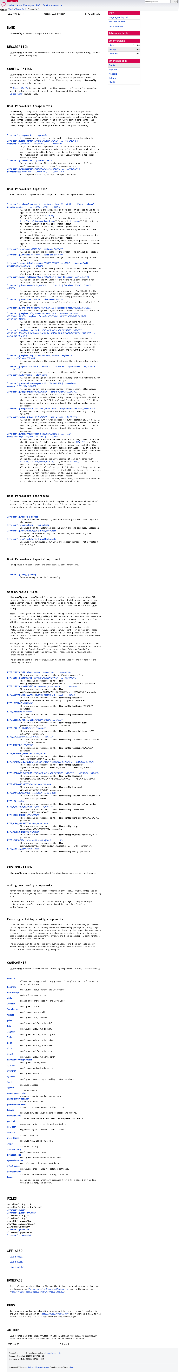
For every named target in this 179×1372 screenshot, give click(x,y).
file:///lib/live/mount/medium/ (37, 221)
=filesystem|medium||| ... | (41, 695)
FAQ (38, 5)
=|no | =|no (27, 375)
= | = (35, 249)
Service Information (53, 5)
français (113, 73)
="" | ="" (48, 277)
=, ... (35, 720)
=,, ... (41, 678)
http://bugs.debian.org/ (55, 1314)
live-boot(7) (16, 1257)
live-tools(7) (17, 1267)
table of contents (118, 33)
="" (26, 728)
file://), (81, 442)
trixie (111, 45)
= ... (39, 672)
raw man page (116, 26)
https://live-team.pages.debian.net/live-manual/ (37, 1292)
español (113, 69)
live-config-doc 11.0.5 (53, 1353)
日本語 (112, 82)
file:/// (74, 221)
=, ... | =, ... (48, 316)
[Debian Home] (3, 5)
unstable (113, 53)
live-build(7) (20, 88)
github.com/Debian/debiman (37, 1367)
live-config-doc (21, 9)
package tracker (117, 21)
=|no (15, 801)
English (112, 65)
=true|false (23, 848)
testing (12, 9)
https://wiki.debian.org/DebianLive (48, 1289)
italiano (112, 78)
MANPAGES (12, 1)
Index (11, 5)
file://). (50, 215)
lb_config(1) (16, 94)
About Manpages (25, 5)
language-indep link (119, 17)
